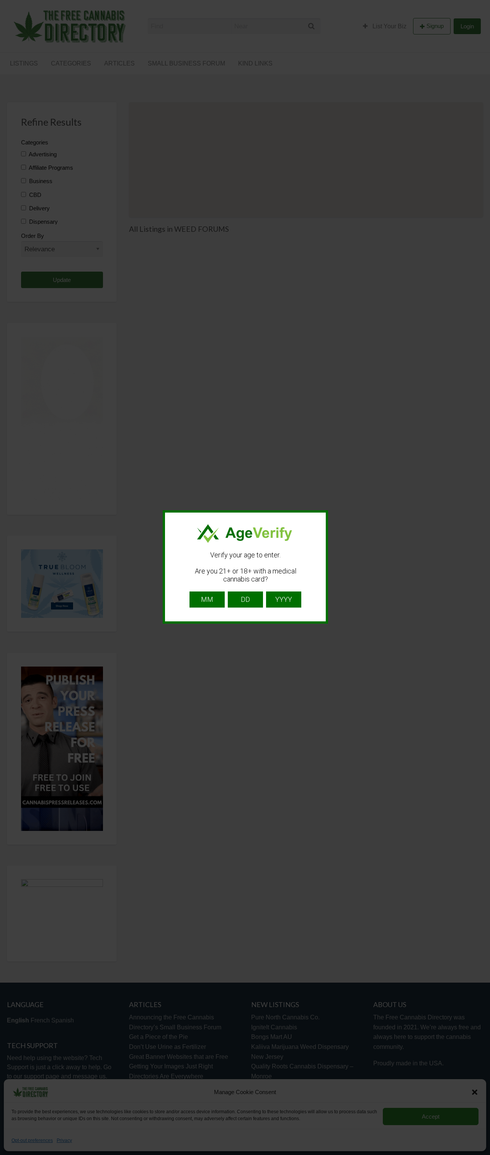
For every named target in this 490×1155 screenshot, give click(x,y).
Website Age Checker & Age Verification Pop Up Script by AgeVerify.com (480, 1153)
